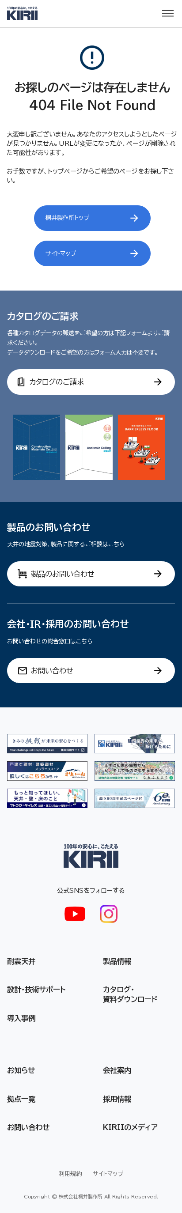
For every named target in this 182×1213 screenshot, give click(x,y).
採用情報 (117, 1099)
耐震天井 (21, 961)
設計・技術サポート (36, 989)
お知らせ (21, 1070)
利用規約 (70, 1174)
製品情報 (117, 961)
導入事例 (21, 1018)
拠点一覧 (21, 1099)
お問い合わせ (28, 1127)
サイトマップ (108, 1174)
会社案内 (117, 1070)
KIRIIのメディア (130, 1127)
